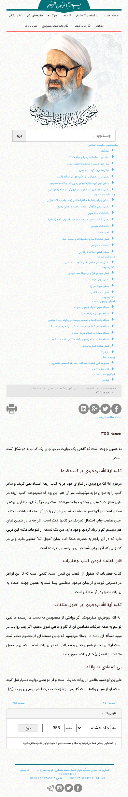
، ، (73, 770)
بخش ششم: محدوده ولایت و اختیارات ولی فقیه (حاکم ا (78, 220)
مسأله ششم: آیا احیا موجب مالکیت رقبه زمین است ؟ (80, 327)
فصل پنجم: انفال (100, 293)
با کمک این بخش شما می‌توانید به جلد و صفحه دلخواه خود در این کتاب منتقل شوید (69, 743)
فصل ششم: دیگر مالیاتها (95, 346)
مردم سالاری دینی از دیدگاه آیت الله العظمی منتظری (80, 363)
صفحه (68, 728)
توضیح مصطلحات (104, 374)
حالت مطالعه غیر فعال (109, 417)
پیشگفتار (104, 151)
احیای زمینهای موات (103, 301)
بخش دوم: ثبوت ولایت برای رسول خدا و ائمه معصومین (79, 183)
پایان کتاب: (102, 352)
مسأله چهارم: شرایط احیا (95, 314)
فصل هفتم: (103, 233)
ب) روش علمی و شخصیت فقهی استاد (88, 164)
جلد (113, 728)
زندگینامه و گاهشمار (87, 16)
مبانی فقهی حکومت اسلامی (103, 145)
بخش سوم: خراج (99, 286)
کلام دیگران (15, 16)
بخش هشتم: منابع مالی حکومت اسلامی (87, 263)
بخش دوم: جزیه (100, 280)
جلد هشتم (35, 389)
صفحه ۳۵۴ (109, 703)
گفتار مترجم (108, 267)
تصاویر (99, 26)
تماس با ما (31, 26)
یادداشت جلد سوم (98, 213)
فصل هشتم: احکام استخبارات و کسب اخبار (85, 239)
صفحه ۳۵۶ (18, 703)
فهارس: (105, 380)
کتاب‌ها (66, 16)
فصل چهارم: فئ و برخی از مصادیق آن (88, 273)
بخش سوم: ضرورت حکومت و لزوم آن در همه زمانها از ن (78, 190)
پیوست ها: (108, 357)
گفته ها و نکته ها (99, 370)
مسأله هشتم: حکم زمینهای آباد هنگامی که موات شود (80, 340)
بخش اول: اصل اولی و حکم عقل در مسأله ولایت (83, 177)
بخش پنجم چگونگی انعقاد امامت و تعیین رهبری (83, 207)
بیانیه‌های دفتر (35, 16)
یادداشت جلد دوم (105, 194)
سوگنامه (52, 16)
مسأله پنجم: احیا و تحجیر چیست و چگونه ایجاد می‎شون (78, 320)
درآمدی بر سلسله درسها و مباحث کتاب (87, 157)
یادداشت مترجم (100, 226)
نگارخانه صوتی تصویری (55, 26)
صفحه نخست (111, 16)
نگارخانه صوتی (82, 26)
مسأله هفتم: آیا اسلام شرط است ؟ (90, 333)
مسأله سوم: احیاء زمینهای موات (91, 307)
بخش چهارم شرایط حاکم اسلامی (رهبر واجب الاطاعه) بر (78, 200)
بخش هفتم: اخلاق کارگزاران (94, 252)
